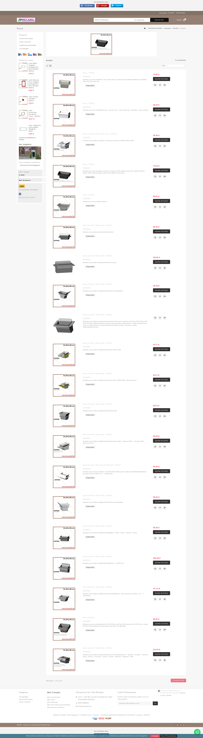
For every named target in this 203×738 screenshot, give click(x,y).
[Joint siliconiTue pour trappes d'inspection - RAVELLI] (23, 84)
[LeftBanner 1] (30, 54)
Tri (163, 66)
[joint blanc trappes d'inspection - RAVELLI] (23, 67)
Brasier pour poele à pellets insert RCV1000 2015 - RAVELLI (102, 465)
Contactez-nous (85, 715)
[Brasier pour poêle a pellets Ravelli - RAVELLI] (64, 660)
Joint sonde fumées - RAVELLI (33, 99)
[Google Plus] (184, 725)
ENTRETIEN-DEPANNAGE (27, 45)
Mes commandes (53, 697)
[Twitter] (177, 725)
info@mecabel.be (84, 706)
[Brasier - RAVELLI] (64, 85)
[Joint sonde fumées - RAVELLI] (23, 100)
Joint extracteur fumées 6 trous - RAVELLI (34, 113)
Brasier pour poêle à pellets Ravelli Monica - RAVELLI (100, 134)
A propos (139, 715)
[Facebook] (20, 194)
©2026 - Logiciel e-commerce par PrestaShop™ (33, 725)
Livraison (96, 715)
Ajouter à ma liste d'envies (155, 85)
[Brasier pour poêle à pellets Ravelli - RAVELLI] (64, 237)
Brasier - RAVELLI (89, 73)
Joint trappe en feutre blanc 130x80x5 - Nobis (35, 128)
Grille (47, 65)
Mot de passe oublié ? (27, 197)
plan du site (180, 13)
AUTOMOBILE (24, 49)
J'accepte (155, 736)
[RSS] (181, 725)
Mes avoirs (51, 700)
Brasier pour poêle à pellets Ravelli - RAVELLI (97, 225)
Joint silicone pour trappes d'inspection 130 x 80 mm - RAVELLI (34, 84)
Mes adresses (52, 702)
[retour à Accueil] (145, 28)
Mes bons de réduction (55, 707)
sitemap (147, 715)
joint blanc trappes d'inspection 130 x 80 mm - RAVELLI (34, 67)
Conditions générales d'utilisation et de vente (117, 715)
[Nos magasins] (30, 152)
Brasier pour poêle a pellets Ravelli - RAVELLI (97, 648)
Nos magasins (25, 144)
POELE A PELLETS (25, 42)
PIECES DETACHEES (26, 39)
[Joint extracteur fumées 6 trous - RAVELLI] (23, 114)
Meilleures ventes (26, 60)
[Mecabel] (26, 20)
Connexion (163, 13)
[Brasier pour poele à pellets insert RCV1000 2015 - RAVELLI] (64, 477)
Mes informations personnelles (58, 705)
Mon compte (53, 692)
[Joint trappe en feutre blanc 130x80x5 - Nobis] (23, 129)
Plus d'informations (168, 736)
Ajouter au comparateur (160, 85)
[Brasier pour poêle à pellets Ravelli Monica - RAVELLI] (64, 146)
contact (171, 13)
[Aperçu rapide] (165, 85)
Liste (50, 65)
